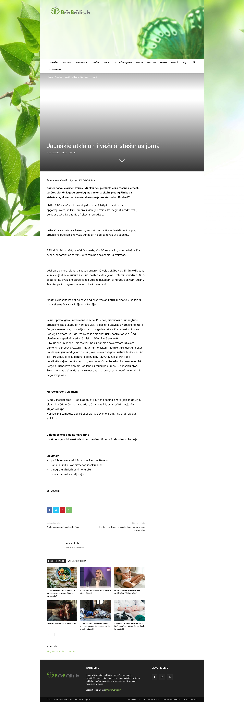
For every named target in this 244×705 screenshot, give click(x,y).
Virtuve (139, 62)
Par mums (132, 699)
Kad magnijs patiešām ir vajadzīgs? (61, 623)
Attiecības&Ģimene (123, 62)
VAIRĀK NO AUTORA (77, 561)
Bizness (163, 62)
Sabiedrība (53, 62)
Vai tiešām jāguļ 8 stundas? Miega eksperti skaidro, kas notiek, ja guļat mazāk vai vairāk (95, 626)
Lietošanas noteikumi (171, 699)
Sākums (50, 77)
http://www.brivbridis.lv (75, 547)
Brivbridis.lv (62, 153)
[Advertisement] (122, 38)
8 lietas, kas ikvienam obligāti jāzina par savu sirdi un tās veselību (122, 528)
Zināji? (184, 62)
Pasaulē (174, 62)
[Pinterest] (62, 510)
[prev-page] (48, 634)
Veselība (95, 62)
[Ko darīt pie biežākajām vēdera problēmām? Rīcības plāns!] (129, 577)
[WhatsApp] (69, 510)
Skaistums (151, 62)
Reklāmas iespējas (190, 699)
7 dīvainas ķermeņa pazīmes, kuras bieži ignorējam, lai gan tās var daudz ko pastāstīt (129, 626)
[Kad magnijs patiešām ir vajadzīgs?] (62, 610)
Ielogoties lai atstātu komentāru (61, 651)
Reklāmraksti (55, 69)
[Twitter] (56, 510)
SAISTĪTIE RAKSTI (56, 561)
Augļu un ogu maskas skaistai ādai (63, 527)
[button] (194, 62)
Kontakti (142, 699)
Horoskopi (80, 62)
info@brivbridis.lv (113, 689)
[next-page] (53, 634)
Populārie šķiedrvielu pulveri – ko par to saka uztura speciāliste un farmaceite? (61, 593)
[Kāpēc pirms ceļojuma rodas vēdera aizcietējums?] (95, 577)
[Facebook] (49, 510)
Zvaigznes (107, 62)
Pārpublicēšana (154, 699)
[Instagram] (162, 677)
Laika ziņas (67, 62)
